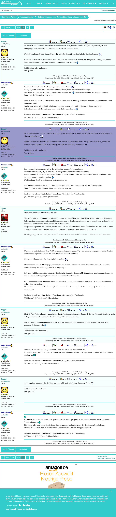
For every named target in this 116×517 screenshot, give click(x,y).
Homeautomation (26, 17)
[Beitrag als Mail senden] (109, 27)
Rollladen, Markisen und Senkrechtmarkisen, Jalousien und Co (62, 17)
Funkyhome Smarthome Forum (106, 458)
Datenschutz (20, 509)
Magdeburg (6, 44)
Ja (20, 505)
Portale (102, 3)
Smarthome (51, 3)
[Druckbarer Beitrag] (105, 27)
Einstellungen (31, 509)
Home (29, 3)
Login (37, 3)
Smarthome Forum (9, 17)
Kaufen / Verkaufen (69, 3)
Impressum (10, 509)
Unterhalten (88, 3)
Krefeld (5, 85)
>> (32, 27)
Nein (26, 505)
